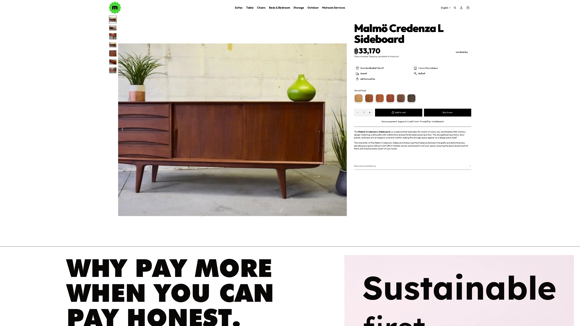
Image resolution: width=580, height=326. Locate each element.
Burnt (411, 98)
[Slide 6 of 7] (112, 61)
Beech (358, 98)
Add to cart (400, 112)
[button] (412, 166)
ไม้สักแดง (379, 98)
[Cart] (468, 7)
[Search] (455, 7)
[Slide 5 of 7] (112, 53)
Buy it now (448, 112)
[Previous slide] (121, 129)
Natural (369, 98)
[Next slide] (343, 129)
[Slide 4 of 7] (112, 44)
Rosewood (390, 98)
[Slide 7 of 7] (112, 70)
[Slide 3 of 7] (112, 36)
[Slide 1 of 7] (112, 19)
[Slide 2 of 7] (112, 28)
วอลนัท (400, 98)
